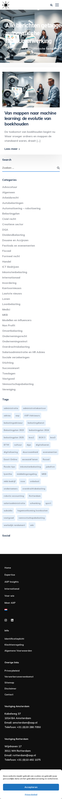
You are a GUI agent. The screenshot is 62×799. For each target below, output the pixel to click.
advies (7, 415)
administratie (11, 408)
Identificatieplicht (14, 638)
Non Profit (8, 325)
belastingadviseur (13, 422)
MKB (5, 314)
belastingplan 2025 (14, 437)
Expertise (10, 574)
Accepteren (31, 787)
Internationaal (11, 277)
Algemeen (8, 192)
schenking (35, 503)
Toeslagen (8, 373)
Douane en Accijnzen (15, 240)
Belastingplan (11, 213)
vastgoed (9, 518)
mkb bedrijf (9, 481)
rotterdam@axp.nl (24, 755)
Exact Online (10, 459)
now (22, 481)
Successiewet (10, 368)
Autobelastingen (12, 202)
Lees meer (11, 149)
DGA (5, 229)
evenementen (50, 452)
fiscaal (46, 459)
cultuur (18, 444)
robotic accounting (14, 496)
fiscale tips (9, 466)
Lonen (6, 298)
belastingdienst (36, 422)
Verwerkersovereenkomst (19, 676)
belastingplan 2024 (39, 430)
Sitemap (9, 682)
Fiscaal (6, 250)
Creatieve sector (12, 224)
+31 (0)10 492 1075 (29, 759)
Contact (9, 694)
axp (17, 415)
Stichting (8, 362)
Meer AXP (10, 602)
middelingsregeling (27, 474)
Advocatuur (9, 187)
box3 (52, 437)
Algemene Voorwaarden (18, 650)
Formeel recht (11, 256)
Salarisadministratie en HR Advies (23, 352)
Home (8, 567)
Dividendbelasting (13, 234)
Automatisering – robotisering (21, 208)
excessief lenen (30, 459)
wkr (32, 525)
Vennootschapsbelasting (18, 384)
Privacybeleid (31, 794)
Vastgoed (8, 378)
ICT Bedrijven (10, 266)
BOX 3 (42, 437)
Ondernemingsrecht (14, 336)
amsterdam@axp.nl (25, 722)
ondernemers (10, 488)
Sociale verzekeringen (15, 357)
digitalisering (11, 452)
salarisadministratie (14, 503)
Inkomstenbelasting (14, 272)
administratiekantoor (34, 408)
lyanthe (8, 474)
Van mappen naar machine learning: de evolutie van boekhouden (30, 118)
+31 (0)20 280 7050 (29, 727)
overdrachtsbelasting (33, 488)
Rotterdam (34, 496)
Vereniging (8, 389)
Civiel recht (9, 218)
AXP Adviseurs (32, 415)
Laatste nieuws (12, 293)
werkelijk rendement (14, 525)
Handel (6, 261)
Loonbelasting (11, 304)
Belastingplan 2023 (14, 430)
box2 (31, 437)
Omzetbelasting (12, 330)
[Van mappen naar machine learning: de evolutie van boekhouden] (31, 88)
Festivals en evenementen (18, 245)
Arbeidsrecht (10, 197)
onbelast (34, 481)
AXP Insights (12, 581)
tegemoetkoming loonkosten (32, 510)
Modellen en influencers (16, 320)
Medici (6, 309)
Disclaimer (10, 688)
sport (48, 503)
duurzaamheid (30, 452)
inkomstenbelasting (30, 466)
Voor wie (9, 595)
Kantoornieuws (11, 288)
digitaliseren (42, 444)
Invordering (9, 282)
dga (29, 444)
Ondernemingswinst (14, 341)
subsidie (8, 510)
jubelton (50, 466)
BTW (6, 444)
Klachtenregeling (14, 644)
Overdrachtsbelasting (16, 346)
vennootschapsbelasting (32, 518)
